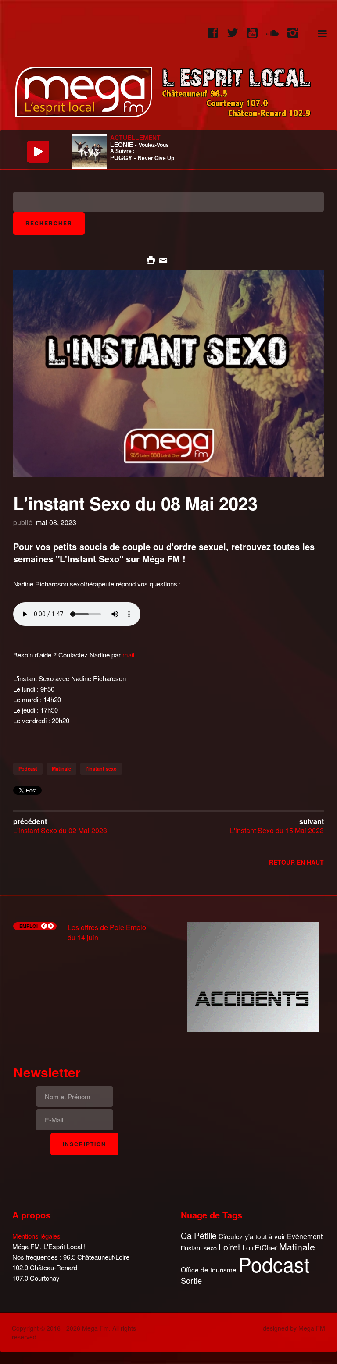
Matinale (61, 768)
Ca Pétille (199, 1236)
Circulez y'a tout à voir (252, 1236)
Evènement (305, 1236)
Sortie (191, 1281)
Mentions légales (36, 1235)
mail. (129, 654)
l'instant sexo (101, 768)
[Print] (152, 259)
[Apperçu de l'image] (168, 372)
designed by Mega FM (294, 1328)
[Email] (163, 259)
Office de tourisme (209, 1269)
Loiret (229, 1247)
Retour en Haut (296, 862)
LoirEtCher (259, 1247)
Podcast (27, 768)
